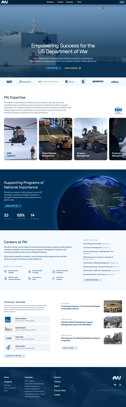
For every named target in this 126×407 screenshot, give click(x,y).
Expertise (29, 377)
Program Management (32, 386)
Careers (57, 377)
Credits (57, 395)
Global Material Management (34, 384)
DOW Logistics (29, 381)
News (6, 391)
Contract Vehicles (9, 388)
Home (6, 377)
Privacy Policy (60, 391)
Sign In (122, 2)
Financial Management (32, 389)
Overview (7, 385)
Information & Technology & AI (34, 391)
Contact (57, 382)
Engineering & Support (32, 397)
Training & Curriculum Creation (35, 394)
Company (8, 382)
